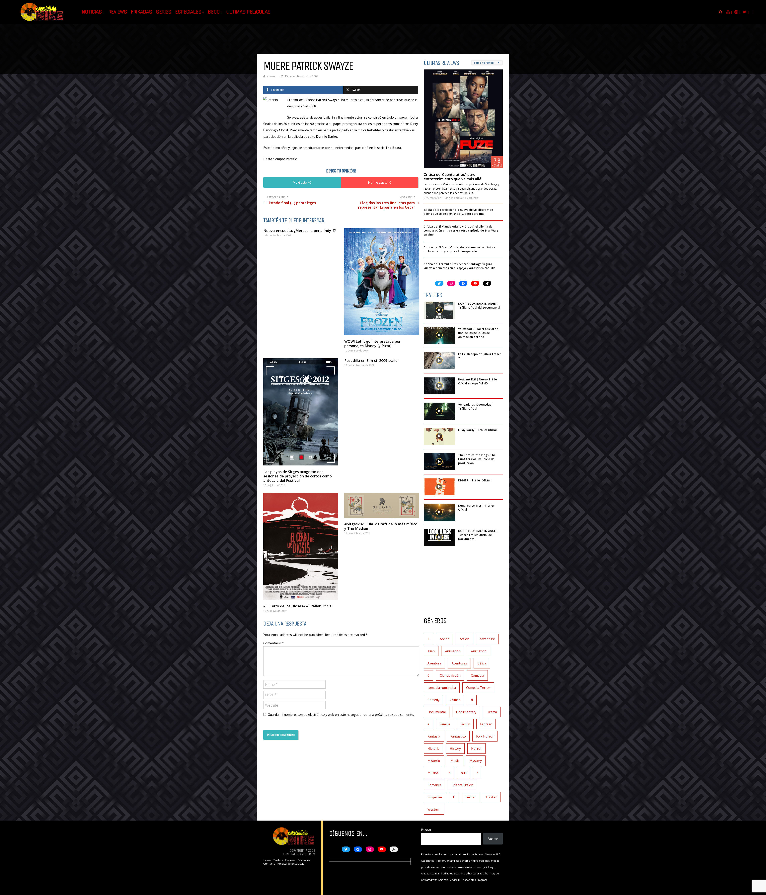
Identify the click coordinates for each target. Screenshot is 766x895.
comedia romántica (441, 687)
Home (267, 860)
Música (432, 773)
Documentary (466, 712)
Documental (436, 712)
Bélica (481, 663)
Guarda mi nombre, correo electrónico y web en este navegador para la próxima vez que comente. (341, 714)
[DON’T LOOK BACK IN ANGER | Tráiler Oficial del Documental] (439, 310)
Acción (437, 198)
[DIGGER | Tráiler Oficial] (439, 487)
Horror (476, 748)
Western (433, 809)
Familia (445, 724)
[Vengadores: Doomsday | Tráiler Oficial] (439, 411)
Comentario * (273, 643)
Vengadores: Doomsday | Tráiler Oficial (476, 406)
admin (271, 76)
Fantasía (433, 736)
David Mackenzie (468, 198)
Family (465, 724)
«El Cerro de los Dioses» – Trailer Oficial (298, 606)
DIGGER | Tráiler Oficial (474, 480)
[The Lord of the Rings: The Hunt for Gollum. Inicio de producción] (439, 461)
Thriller (491, 797)
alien (431, 651)
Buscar (426, 830)
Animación (453, 651)
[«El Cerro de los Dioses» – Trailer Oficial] (300, 546)
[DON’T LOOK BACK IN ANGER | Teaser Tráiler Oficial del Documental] (439, 537)
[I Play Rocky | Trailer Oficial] (439, 436)
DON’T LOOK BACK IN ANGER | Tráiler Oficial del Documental (479, 305)
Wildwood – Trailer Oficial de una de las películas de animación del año (478, 333)
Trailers (278, 860)
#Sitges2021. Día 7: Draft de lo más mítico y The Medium (380, 526)
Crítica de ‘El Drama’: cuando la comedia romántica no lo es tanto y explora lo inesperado (460, 249)
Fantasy (486, 724)
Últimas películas (248, 12)
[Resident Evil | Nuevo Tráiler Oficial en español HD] (439, 386)
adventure (487, 639)
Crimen (455, 700)
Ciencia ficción (450, 675)
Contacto (269, 863)
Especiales (188, 12)
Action (464, 639)
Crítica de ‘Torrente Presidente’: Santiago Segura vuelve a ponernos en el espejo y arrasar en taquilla (460, 266)
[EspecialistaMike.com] (42, 21)
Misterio (433, 760)
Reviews (117, 12)
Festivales (303, 860)
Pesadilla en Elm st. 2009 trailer (371, 360)
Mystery (476, 760)
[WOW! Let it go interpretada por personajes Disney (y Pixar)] (381, 281)
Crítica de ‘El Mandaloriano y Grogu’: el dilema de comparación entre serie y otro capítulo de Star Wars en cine (461, 230)
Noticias (92, 12)
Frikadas (141, 12)
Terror (470, 797)
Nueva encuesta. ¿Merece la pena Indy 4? (299, 230)
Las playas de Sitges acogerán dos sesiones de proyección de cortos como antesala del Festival (297, 476)
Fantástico (458, 736)
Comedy (433, 700)
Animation (478, 651)
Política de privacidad (290, 863)
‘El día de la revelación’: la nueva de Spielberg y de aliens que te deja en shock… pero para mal (458, 212)
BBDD (214, 12)
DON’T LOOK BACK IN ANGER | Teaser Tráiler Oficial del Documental (479, 535)
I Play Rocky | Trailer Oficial (477, 430)
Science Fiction (462, 785)
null (463, 773)
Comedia (477, 675)
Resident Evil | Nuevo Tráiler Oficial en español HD (478, 381)
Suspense (434, 797)
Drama (492, 712)
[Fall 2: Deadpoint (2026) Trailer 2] (439, 360)
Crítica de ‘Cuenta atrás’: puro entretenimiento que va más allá (452, 176)
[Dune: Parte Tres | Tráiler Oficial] (439, 512)
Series (163, 12)
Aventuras (459, 663)
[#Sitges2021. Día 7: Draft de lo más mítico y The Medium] (381, 505)
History (455, 748)
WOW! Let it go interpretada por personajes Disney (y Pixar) (372, 343)
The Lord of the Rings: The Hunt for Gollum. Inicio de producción (477, 459)
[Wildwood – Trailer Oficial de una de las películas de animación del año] (439, 335)
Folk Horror (485, 736)
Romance (434, 785)
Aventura (434, 663)
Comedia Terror (478, 687)
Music (454, 760)
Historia (433, 748)
